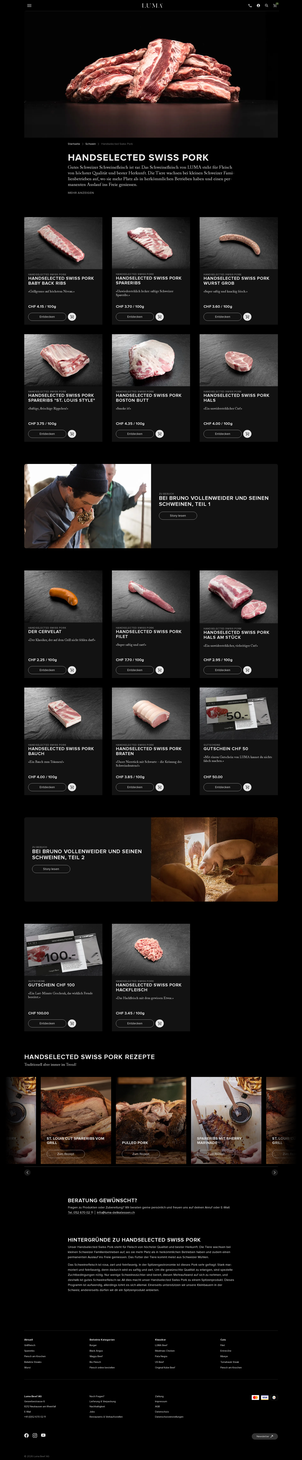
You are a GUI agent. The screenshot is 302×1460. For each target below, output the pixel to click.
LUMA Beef (161, 1345)
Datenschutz (162, 1411)
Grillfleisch (29, 1345)
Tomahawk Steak (229, 1362)
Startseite (74, 144)
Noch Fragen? (97, 1396)
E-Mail (27, 1411)
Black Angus (96, 1351)
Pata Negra (161, 1356)
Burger (93, 1345)
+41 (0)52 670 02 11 (35, 1417)
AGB (157, 1406)
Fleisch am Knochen (35, 1356)
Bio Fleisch (95, 1362)
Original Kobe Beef (165, 1367)
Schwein (90, 144)
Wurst (27, 1367)
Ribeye (224, 1356)
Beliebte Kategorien (102, 1339)
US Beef (159, 1362)
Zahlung (159, 1396)
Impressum (161, 1401)
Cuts (223, 1339)
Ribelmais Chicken (165, 1351)
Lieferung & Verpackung (103, 1401)
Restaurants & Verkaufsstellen (106, 1417)
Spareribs (29, 1351)
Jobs (92, 1411)
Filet (222, 1345)
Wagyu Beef (96, 1356)
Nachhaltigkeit (97, 1406)
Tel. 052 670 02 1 (80, 1212)
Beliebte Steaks (33, 1362)
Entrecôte (225, 1351)
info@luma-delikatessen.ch (116, 1212)
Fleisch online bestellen (102, 1367)
